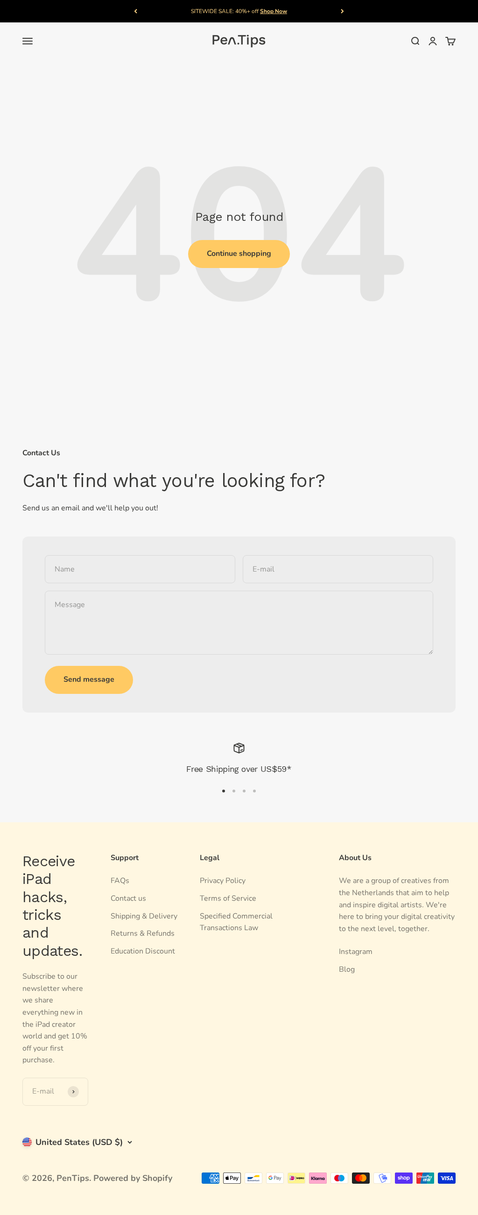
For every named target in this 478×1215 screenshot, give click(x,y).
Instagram (356, 952)
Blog (347, 969)
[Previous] (135, 11)
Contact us (128, 898)
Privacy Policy (223, 881)
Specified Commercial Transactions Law (236, 922)
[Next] (342, 11)
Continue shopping (239, 253)
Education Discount (143, 951)
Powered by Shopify (132, 1178)
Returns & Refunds (143, 933)
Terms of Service (228, 898)
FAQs (120, 881)
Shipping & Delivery (144, 916)
